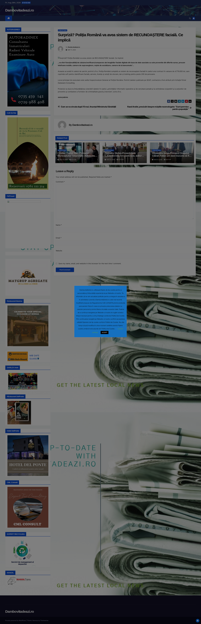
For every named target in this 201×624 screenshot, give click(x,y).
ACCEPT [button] (104, 332)
